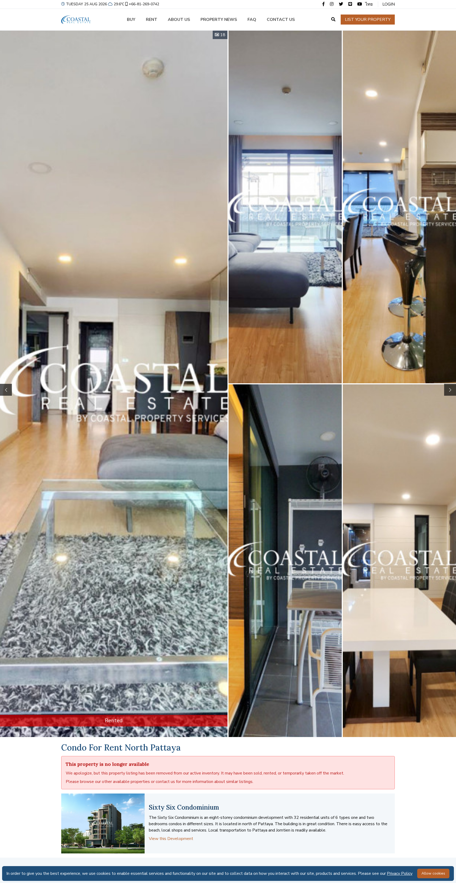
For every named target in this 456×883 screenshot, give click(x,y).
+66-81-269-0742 (144, 4)
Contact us (281, 19)
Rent (151, 19)
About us (179, 19)
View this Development (171, 839)
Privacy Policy (399, 873)
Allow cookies (433, 873)
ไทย (369, 4)
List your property (368, 19)
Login (388, 4)
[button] (450, 390)
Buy (131, 19)
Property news (219, 19)
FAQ (252, 19)
